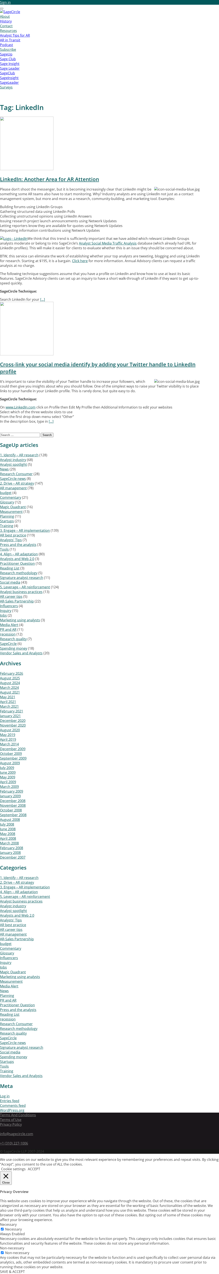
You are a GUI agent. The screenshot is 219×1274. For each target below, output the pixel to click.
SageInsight (9, 77)
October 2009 (11, 753)
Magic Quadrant (13, 507)
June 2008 (8, 829)
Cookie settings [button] (13, 1169)
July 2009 (7, 767)
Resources (8, 30)
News (4, 469)
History (6, 21)
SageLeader (9, 82)
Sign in (5, 2)
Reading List (9, 568)
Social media (10, 582)
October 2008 (11, 810)
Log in (5, 1096)
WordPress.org (12, 1110)
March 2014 (9, 744)
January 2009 (10, 796)
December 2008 (12, 800)
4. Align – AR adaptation (19, 554)
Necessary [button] (8, 1224)
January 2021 (10, 716)
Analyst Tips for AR (15, 35)
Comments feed (13, 1105)
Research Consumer (16, 474)
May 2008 (7, 833)
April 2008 (8, 838)
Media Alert (9, 624)
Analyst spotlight (13, 464)
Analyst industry (13, 459)
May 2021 (7, 697)
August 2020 (10, 730)
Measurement (11, 511)
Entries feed (9, 1100)
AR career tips (11, 596)
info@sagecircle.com (16, 1133)
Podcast (6, 44)
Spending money (13, 648)
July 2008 (7, 824)
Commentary (10, 497)
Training (6, 525)
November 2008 (13, 805)
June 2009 (8, 772)
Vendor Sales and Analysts (21, 653)
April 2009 (8, 782)
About (5, 16)
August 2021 (10, 692)
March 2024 (9, 687)
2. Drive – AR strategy (17, 483)
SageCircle (8, 643)
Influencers (9, 606)
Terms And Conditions (18, 1115)
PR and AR (8, 629)
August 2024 (10, 683)
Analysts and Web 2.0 (17, 558)
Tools (4, 549)
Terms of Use (10, 1119)
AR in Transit (10, 40)
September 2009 (13, 758)
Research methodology (18, 573)
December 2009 (12, 749)
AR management (13, 488)
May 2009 (7, 777)
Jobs (3, 615)
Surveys (6, 87)
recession (8, 634)
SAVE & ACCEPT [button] (12, 1271)
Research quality (13, 639)
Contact (6, 26)
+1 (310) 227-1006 (14, 1143)
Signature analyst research (21, 577)
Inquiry (5, 610)
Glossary (7, 502)
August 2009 (10, 763)
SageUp (6, 54)
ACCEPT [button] (34, 1169)
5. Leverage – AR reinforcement (25, 587)
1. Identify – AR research (19, 455)
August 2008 (10, 819)
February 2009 (11, 791)
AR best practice (13, 535)
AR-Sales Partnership (17, 601)
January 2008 (10, 852)
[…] (42, 299)
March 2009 (9, 786)
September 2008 (13, 815)
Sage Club (8, 59)
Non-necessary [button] (12, 1248)
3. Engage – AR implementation (25, 530)
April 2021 (8, 701)
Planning (7, 516)
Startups (7, 521)
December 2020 (12, 720)
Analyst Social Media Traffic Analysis (108, 243)
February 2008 (11, 848)
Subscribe (8, 49)
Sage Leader (10, 68)
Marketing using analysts (20, 620)
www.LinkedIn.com (21, 407)
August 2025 (10, 678)
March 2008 (9, 843)
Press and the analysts (18, 544)
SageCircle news (13, 478)
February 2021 (11, 711)
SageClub (7, 73)
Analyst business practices (21, 591)
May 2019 (7, 734)
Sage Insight (9, 63)
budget (6, 492)
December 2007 (12, 857)
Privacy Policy (11, 1124)
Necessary (13, 1229)
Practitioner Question (17, 563)
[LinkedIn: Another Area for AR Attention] (26, 169)
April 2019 (8, 739)
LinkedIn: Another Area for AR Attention (49, 179)
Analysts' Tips (11, 540)
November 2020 (13, 725)
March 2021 (9, 706)
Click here (80, 260)
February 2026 (11, 673)
